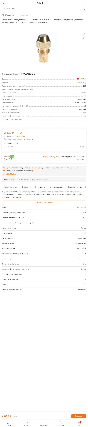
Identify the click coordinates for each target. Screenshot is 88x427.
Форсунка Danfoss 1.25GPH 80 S (33, 22)
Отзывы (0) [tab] (26, 187)
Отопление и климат (40, 20)
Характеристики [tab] (11, 187)
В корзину (78, 416)
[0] (83, 34)
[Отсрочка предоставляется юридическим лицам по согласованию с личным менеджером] (32, 170)
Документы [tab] (40, 187)
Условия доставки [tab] (56, 187)
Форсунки (9, 22)
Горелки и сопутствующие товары (69, 20)
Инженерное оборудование (14, 20)
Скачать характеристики (44, 202)
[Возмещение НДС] (21, 133)
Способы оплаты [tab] (75, 187)
